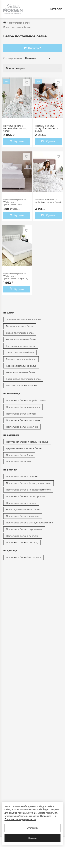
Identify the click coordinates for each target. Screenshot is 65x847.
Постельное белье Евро (19, 455)
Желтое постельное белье (20, 372)
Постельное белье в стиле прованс (25, 496)
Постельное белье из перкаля (23, 407)
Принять (32, 838)
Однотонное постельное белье (23, 319)
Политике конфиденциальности (20, 819)
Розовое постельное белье (21, 359)
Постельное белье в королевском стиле (28, 489)
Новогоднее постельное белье (23, 509)
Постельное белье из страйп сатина (26, 400)
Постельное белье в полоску (22, 542)
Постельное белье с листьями (22, 536)
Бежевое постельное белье (21, 385)
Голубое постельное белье (21, 346)
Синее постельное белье (20, 352)
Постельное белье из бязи (21, 413)
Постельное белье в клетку (21, 503)
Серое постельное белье (20, 332)
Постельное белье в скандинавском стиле (30, 522)
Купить (19, 141)
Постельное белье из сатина (22, 426)
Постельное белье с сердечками (24, 529)
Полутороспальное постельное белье (27, 441)
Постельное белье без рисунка (23, 557)
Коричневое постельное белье (23, 379)
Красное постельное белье (21, 365)
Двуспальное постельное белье (24, 448)
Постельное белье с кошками (22, 516)
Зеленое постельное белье (21, 339)
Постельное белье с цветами (22, 476)
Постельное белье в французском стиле (28, 483)
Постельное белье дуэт (19, 461)
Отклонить (32, 827)
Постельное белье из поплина (23, 420)
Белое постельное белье (20, 326)
